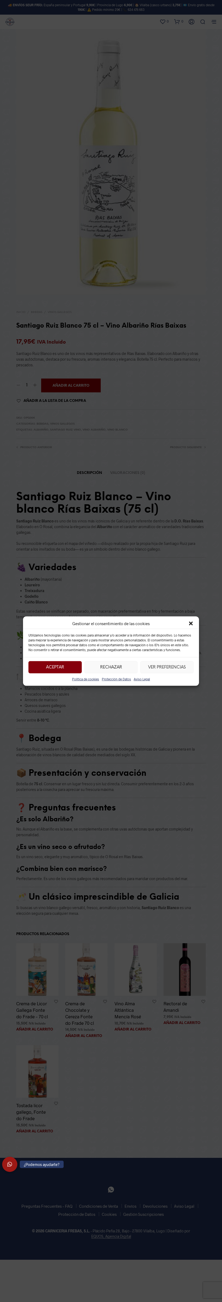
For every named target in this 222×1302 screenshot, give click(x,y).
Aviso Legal (142, 679)
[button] (191, 623)
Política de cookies (85, 679)
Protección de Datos (116, 679)
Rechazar (111, 667)
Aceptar (55, 667)
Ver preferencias (167, 667)
